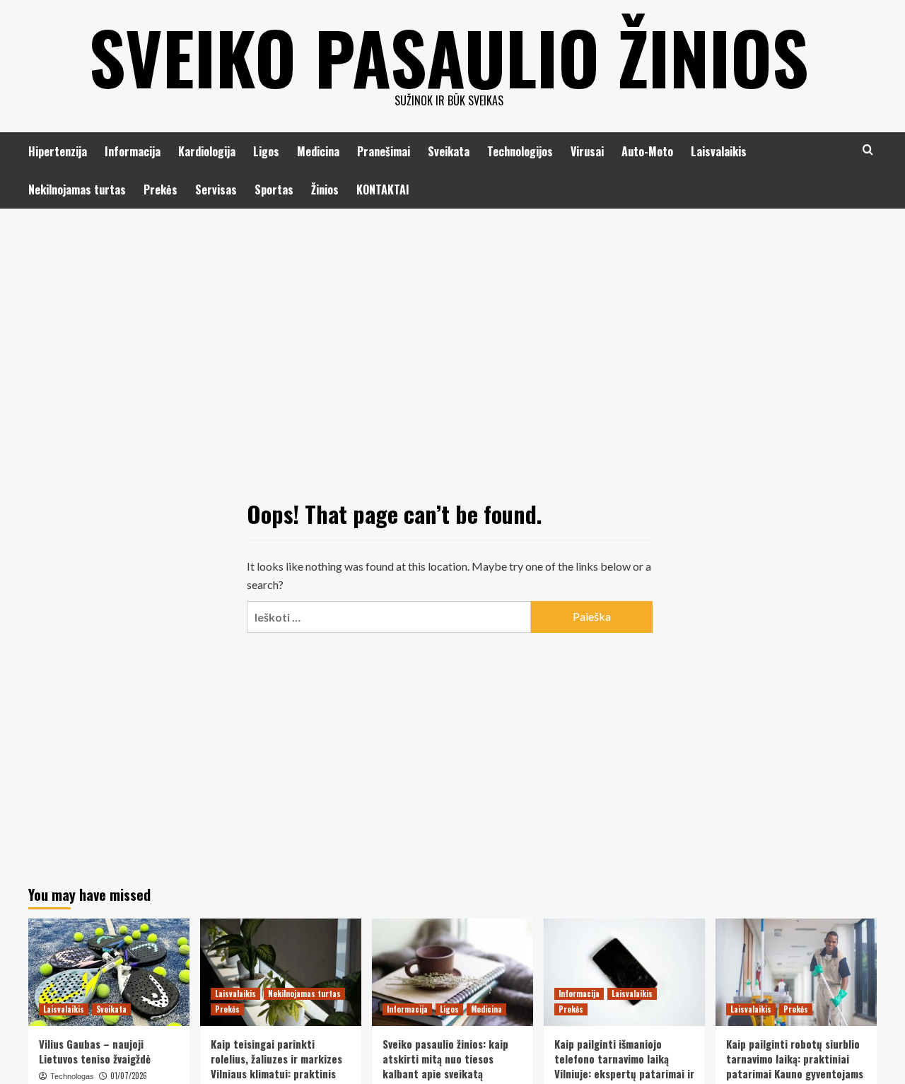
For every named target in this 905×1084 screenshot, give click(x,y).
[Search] (868, 149)
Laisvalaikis (719, 151)
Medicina (318, 151)
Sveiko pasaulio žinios (449, 56)
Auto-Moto (647, 151)
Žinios (325, 189)
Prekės (160, 189)
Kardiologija (206, 151)
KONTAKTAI (382, 189)
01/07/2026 (128, 1075)
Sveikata (448, 151)
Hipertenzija (57, 151)
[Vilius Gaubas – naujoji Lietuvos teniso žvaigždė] (108, 972)
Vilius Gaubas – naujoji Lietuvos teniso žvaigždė (95, 1051)
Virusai (587, 151)
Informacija (132, 151)
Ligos (266, 151)
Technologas (72, 1076)
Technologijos (520, 151)
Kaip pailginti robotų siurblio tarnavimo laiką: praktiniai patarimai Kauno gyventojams (794, 1058)
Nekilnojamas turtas (77, 189)
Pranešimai (383, 151)
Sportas (274, 189)
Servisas (216, 189)
